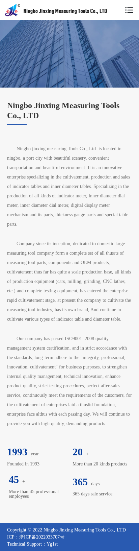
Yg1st (52, 544)
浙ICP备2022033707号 (41, 537)
